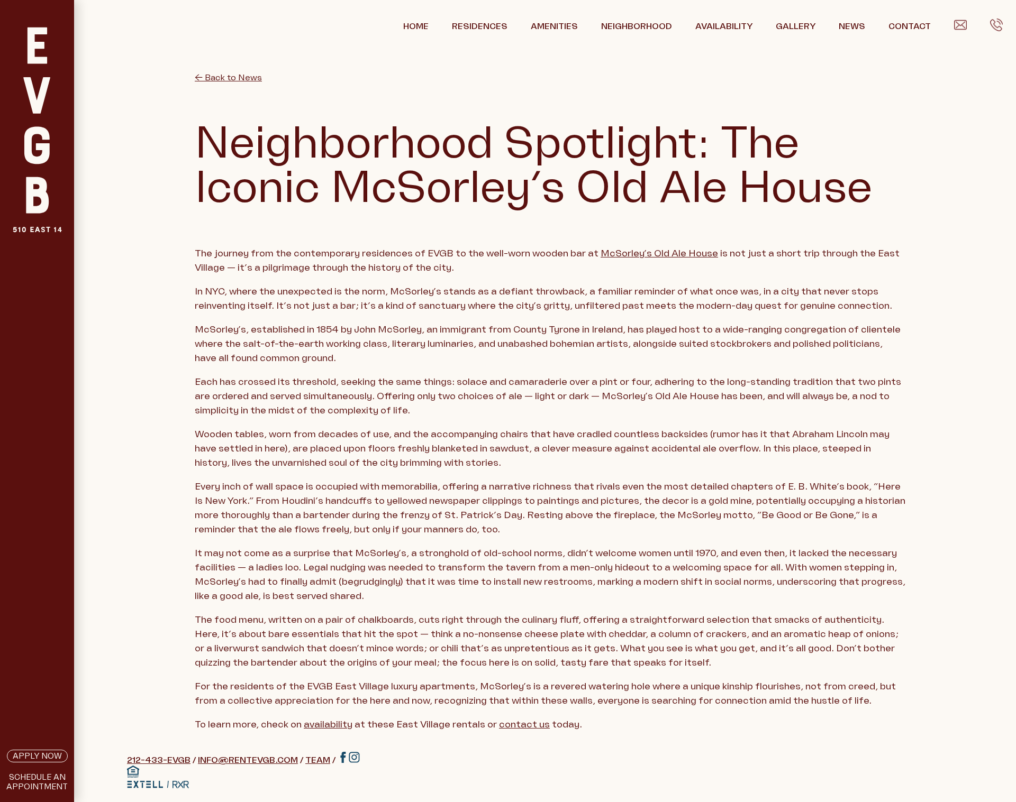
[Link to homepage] (37, 156)
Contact (909, 26)
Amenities (554, 26)
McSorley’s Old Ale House (659, 253)
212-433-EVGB (158, 760)
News (852, 26)
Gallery (795, 26)
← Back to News (228, 77)
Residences (479, 26)
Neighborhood (636, 26)
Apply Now (37, 756)
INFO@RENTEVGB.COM (248, 760)
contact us (524, 724)
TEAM (317, 760)
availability (328, 724)
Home (416, 26)
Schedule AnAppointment (37, 781)
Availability (723, 26)
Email (965, 26)
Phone (1003, 26)
